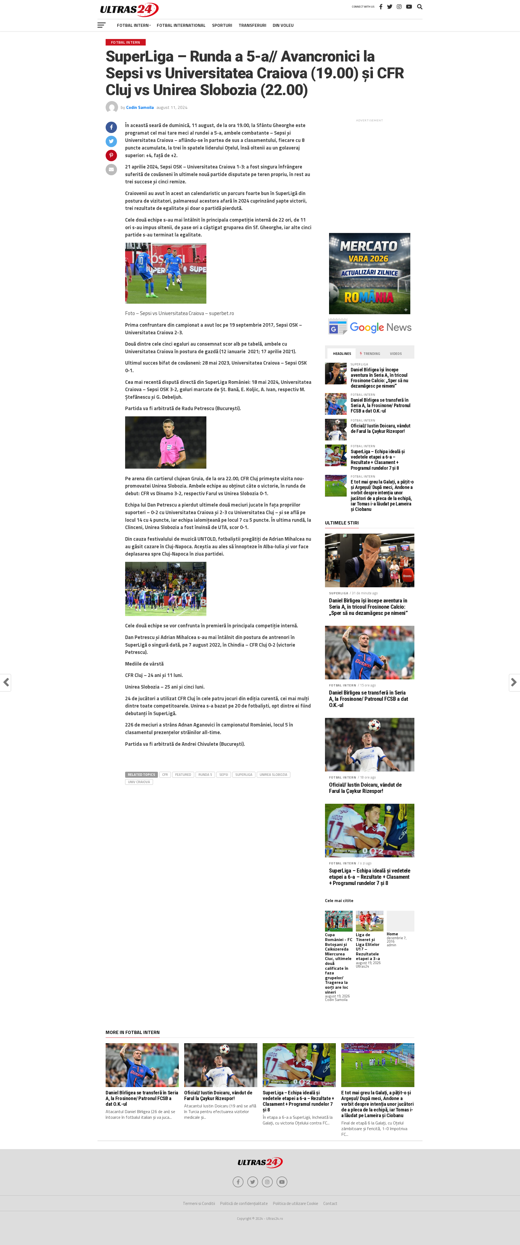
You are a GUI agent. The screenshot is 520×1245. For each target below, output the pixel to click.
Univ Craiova (139, 781)
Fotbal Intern (133, 25)
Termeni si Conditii (199, 1203)
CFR (165, 774)
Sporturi (222, 25)
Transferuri (252, 25)
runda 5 (205, 774)
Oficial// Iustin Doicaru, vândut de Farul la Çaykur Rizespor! (380, 428)
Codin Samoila (140, 107)
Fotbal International (181, 25)
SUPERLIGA (338, 593)
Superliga (243, 774)
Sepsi (223, 774)
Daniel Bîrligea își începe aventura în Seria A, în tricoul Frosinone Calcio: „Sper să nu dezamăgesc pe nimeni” (379, 378)
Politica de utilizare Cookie (295, 1203)
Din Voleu (283, 25)
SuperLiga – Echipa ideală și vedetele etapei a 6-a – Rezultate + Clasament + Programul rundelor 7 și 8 (378, 460)
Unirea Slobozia (273, 774)
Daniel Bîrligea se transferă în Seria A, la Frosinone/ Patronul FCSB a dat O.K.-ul (381, 405)
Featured (183, 774)
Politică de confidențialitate (244, 1203)
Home (392, 933)
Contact (330, 1203)
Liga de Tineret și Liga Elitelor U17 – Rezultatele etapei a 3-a (368, 946)
